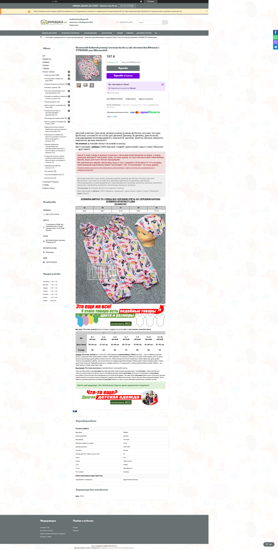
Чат (270, 544)
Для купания (107, 33)
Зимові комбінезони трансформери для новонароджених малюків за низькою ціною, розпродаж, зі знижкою (55, 149)
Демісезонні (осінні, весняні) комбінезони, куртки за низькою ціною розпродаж (56, 129)
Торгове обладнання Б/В (53, 174)
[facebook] (74, 412)
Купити (123, 68)
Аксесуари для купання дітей (54, 118)
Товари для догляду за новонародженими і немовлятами (52, 113)
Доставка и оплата (144, 33)
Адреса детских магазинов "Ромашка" (53, 533)
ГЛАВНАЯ (45, 68)
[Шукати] (165, 22)
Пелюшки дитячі (50, 102)
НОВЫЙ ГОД (46, 59)
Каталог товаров (48, 72)
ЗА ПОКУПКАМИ (127, 6)
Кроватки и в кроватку (70, 33)
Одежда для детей (49, 33)
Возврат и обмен (48, 188)
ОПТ (44, 56)
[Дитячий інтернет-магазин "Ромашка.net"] (53, 22)
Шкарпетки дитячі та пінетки (54, 84)
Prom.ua (114, 546)
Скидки (75, 527)
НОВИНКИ (129, 33)
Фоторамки (49, 171)
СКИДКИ (120, 33)
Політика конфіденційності (126, 548)
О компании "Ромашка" (50, 182)
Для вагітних (49, 178)
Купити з (119, 76)
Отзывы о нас (45, 527)
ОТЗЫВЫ (45, 185)
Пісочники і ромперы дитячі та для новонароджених (64, 37)
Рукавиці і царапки (51, 87)
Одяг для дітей (50, 75)
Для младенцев (90, 33)
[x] (76, 412)
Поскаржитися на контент (109, 548)
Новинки (76, 530)
